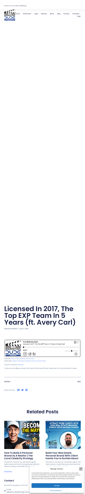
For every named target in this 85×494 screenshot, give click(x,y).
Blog (58, 14)
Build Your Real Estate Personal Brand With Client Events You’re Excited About (62, 455)
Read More (8, 471)
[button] (81, 469)
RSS (44, 361)
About (52, 14)
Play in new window (18, 359)
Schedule (75, 14)
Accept (57, 486)
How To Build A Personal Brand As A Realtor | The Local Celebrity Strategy (18, 455)
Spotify (27, 361)
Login (79, 16)
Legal (36, 14)
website (21, 365)
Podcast (66, 14)
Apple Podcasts (18, 361)
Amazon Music (36, 361)
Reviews (44, 14)
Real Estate (27, 14)
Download (30, 359)
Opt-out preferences (56, 490)
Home (18, 14)
